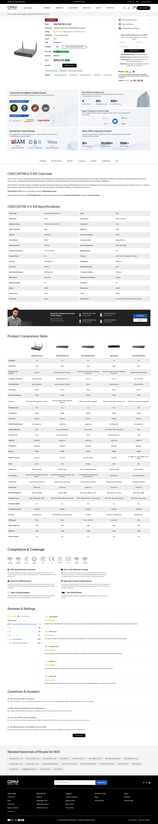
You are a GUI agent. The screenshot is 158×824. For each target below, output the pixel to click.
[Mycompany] (149, 783)
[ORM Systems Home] (12, 8)
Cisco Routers (22, 14)
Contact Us (130, 2)
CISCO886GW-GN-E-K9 (88, 356)
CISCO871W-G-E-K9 (33, 195)
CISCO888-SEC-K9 (95, 759)
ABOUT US (86, 8)
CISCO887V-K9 (45, 769)
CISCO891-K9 (57, 769)
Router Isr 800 (32, 14)
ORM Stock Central (42, 808)
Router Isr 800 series (73, 195)
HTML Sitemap (99, 800)
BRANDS (47, 8)
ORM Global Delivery (43, 804)
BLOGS (98, 8)
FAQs (9, 800)
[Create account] (129, 8)
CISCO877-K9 (13, 769)
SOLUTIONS (73, 8)
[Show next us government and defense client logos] (53, 108)
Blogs (96, 797)
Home (9, 14)
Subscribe (101, 783)
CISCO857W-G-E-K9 (130, 759)
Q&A (117, 161)
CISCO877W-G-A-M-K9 (69, 764)
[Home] (13, 782)
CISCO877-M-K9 (122, 764)
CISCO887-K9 (64, 759)
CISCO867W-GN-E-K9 (138, 356)
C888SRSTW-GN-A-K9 (29, 769)
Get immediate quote (49, 191)
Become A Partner (13, 808)
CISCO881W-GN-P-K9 (62, 356)
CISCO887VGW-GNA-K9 (88, 764)
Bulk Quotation (134, 50)
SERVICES (59, 8)
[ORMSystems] (146, 782)
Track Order (11, 804)
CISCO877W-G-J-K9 (15, 764)
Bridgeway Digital (90, 820)
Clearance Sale (128, 800)
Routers (14, 14)
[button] (59, 20)
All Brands (127, 797)
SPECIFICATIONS (56, 161)
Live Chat (140, 320)
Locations (11, 811)
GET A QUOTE (143, 8)
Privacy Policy (70, 808)
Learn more (79, 735)
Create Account (145, 2)
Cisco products (94, 195)
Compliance (82, 161)
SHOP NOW (28, 8)
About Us (39, 797)
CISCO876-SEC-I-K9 (15, 759)
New (57, 47)
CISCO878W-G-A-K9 (49, 759)
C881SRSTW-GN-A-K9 (107, 764)
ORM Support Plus (42, 800)
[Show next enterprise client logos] (53, 120)
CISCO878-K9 (114, 356)
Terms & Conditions (72, 797)
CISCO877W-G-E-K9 (32, 759)
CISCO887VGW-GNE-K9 (50, 764)
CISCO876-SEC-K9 (78, 759)
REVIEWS (93, 161)
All (10, 624)
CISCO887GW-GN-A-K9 (112, 759)
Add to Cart (69, 65)
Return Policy (70, 804)
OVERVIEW (43, 161)
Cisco (55, 39)
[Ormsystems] (143, 782)
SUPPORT (110, 8)
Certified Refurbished (74, 47)
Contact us (140, 316)
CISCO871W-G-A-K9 (32, 764)
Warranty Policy (70, 800)
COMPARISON (106, 161)
